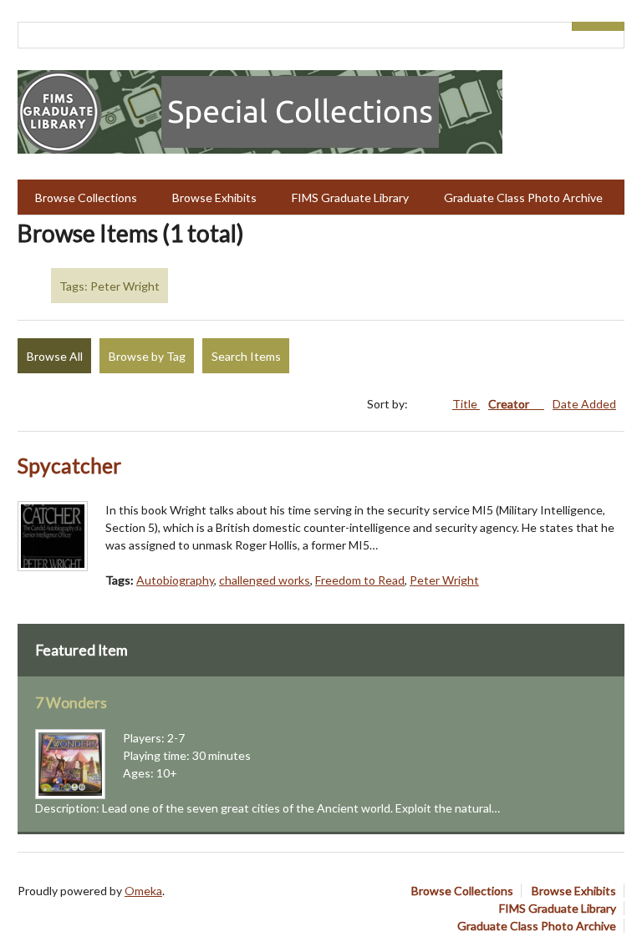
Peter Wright (444, 580)
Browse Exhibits (214, 197)
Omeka (143, 891)
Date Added (584, 404)
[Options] (585, 26)
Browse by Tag (147, 356)
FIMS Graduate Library (350, 197)
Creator (510, 404)
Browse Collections (86, 197)
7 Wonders (71, 702)
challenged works (264, 580)
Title (466, 404)
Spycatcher (69, 465)
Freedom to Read (360, 580)
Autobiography (175, 580)
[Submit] (612, 26)
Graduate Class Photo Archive (523, 197)
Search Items (246, 356)
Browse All (55, 356)
